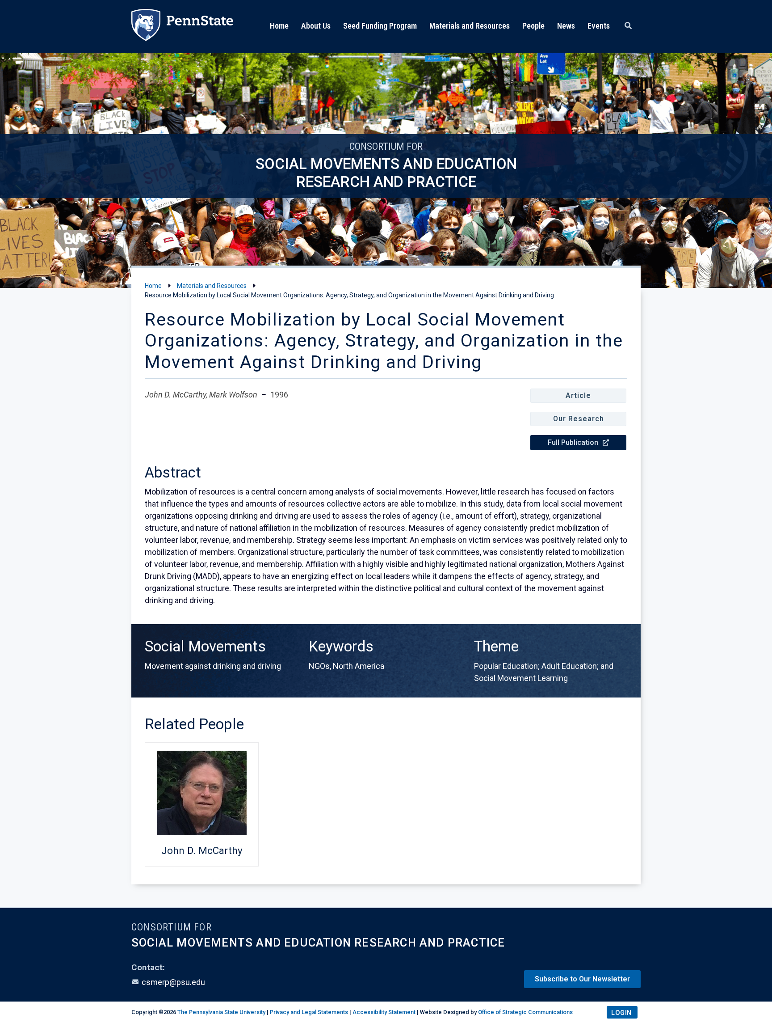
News (566, 25)
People (533, 25)
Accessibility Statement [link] (383, 1012)
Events (598, 25)
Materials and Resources (469, 25)
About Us (316, 25)
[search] (628, 26)
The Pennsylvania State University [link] (221, 1012)
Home (279, 25)
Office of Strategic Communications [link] (525, 1012)
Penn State (182, 26)
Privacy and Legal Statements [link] (309, 1012)
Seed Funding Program (380, 25)
